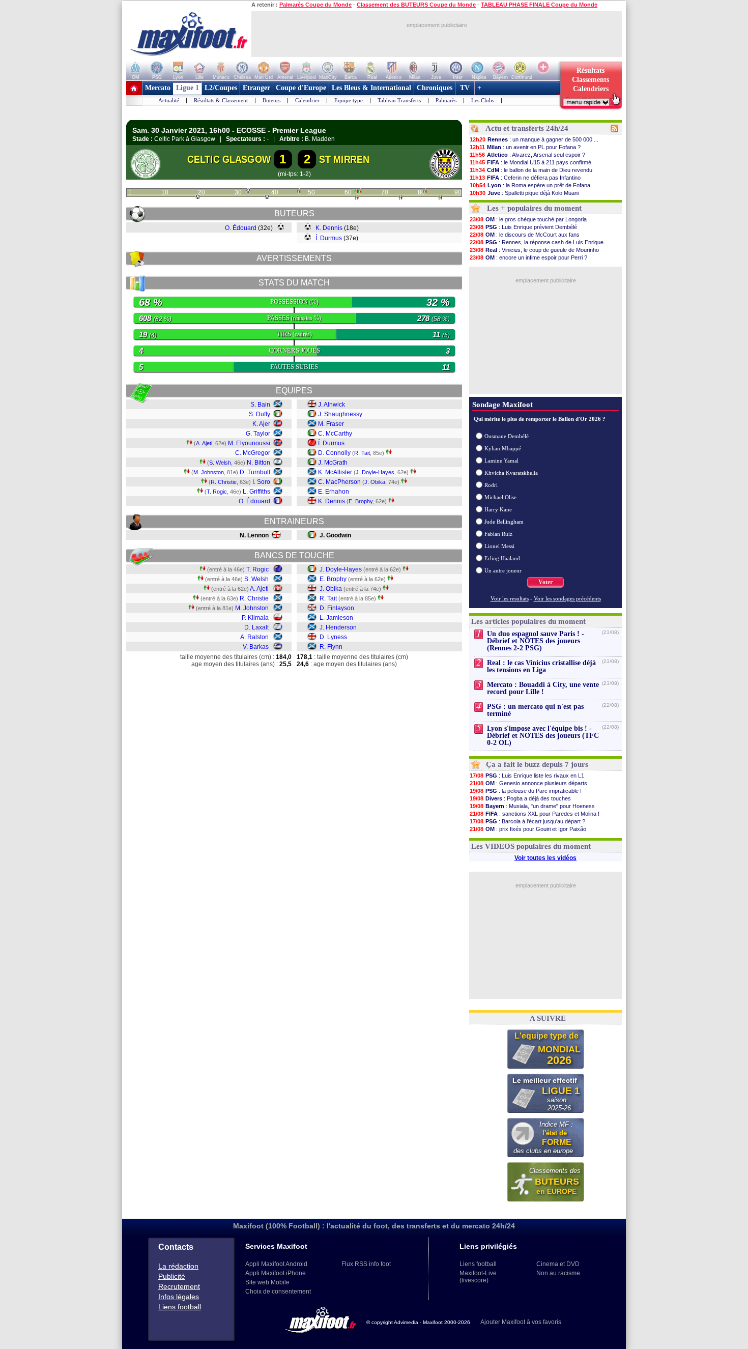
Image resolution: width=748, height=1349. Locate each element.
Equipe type (348, 100)
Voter (545, 582)
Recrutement (179, 1286)
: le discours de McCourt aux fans (525, 235)
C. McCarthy (335, 433)
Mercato (157, 88)
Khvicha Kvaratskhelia (511, 473)
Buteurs (271, 100)
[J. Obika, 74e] (400, 198)
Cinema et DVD (558, 1264)
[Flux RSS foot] (614, 130)
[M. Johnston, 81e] (425, 192)
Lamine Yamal (501, 460)
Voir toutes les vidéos (545, 858)
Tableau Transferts (399, 100)
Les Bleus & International (371, 88)
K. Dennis (328, 228)
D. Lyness (333, 637)
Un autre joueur (503, 570)
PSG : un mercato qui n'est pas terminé (535, 710)
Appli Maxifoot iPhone (275, 1273)
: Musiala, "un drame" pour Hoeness (532, 806)
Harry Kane (498, 509)
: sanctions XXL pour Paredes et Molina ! (534, 814)
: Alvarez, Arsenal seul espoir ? (527, 155)
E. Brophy (360, 501)
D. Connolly (334, 452)
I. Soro (261, 481)
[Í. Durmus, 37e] (267, 196)
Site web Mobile (267, 1282)
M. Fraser (331, 423)
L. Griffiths (256, 491)
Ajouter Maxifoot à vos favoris (520, 1322)
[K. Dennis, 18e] (197, 196)
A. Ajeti (204, 443)
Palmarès (446, 100)
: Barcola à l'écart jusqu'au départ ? (527, 821)
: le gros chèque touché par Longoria (528, 219)
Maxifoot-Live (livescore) (478, 1277)
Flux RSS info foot (366, 1264)
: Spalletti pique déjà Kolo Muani (524, 193)
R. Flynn (331, 646)
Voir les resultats (510, 598)
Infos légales (178, 1297)
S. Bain (260, 404)
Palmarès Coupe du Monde (315, 5)
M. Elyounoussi (249, 443)
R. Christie (224, 482)
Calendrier (307, 100)
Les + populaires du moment (534, 208)
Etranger (256, 88)
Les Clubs (482, 100)
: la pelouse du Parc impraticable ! (526, 791)
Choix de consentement (278, 1291)
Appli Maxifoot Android (276, 1264)
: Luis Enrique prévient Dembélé (523, 227)
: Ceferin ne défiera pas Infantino (525, 178)
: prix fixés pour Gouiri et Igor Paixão (528, 829)
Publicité (171, 1276)
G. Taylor (258, 433)
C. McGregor (252, 452)
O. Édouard (240, 228)
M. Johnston (208, 472)
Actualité (168, 100)
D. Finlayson (337, 608)
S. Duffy (259, 414)
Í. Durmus (328, 238)
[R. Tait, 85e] (440, 198)
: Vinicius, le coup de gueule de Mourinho (534, 250)
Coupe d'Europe (301, 88)
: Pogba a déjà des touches (520, 798)
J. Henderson (338, 627)
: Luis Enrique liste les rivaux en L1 (527, 775)
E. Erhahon (333, 491)
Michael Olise (500, 497)
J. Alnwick (331, 404)
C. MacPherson (339, 481)
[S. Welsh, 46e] (299, 192)
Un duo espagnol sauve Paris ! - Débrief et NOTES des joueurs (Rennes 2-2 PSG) (535, 641)
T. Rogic (217, 492)
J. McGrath (333, 462)
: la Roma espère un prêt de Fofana (530, 185)
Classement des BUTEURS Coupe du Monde (416, 5)
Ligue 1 (187, 88)
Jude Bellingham (504, 522)
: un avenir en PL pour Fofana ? (525, 147)
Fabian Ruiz (498, 534)
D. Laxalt (256, 627)
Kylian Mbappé (502, 448)
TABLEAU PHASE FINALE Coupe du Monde (539, 5)
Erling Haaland (502, 558)
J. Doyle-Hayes (375, 472)
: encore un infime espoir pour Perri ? (528, 257)
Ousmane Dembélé (506, 436)
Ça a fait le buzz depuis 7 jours (537, 764)
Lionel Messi (499, 546)
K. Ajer (261, 423)
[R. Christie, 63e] (360, 192)
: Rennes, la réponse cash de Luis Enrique (536, 242)
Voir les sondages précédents (567, 598)
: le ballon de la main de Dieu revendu (531, 170)
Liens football (179, 1307)
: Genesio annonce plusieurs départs (528, 783)
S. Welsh (220, 463)
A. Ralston (254, 637)
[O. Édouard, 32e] (248, 190)
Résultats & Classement (221, 100)
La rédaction (178, 1266)
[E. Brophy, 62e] (357, 198)
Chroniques (434, 88)
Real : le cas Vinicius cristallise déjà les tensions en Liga (541, 666)
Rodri (491, 485)
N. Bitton (258, 462)
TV (465, 88)
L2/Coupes (221, 88)
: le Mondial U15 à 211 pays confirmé (530, 162)
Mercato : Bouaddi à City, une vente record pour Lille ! (543, 688)
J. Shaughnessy (340, 414)
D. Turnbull (255, 472)
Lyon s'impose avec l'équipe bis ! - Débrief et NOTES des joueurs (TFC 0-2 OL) (543, 736)
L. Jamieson (336, 617)
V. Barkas (256, 646)
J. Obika (374, 482)
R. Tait (362, 453)
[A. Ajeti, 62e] (356, 192)
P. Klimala (255, 617)
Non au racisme (558, 1273)
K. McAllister (335, 472)
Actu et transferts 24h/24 (526, 128)
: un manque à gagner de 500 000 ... (534, 139)
